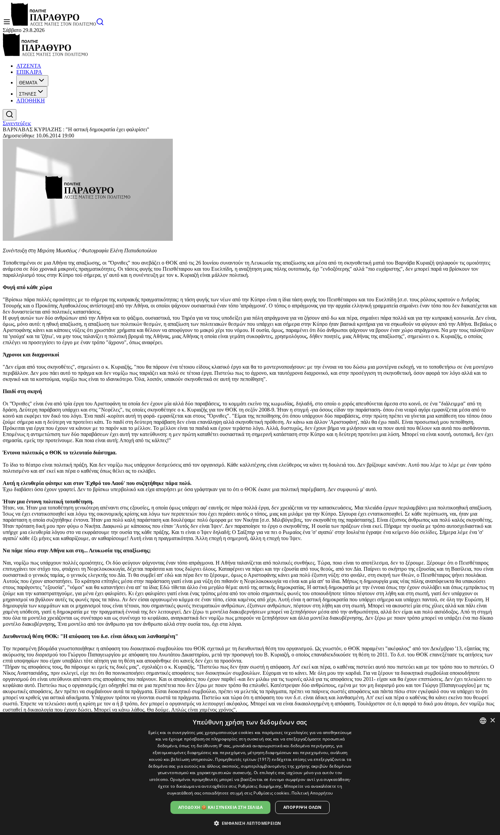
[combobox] (483, 720)
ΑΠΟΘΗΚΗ (30, 100)
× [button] (492, 720)
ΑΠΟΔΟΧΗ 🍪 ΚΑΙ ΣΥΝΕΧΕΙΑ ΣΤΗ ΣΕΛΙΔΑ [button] (220, 807)
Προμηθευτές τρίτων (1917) (243, 759)
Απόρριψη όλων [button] (302, 807)
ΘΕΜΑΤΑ (28, 82)
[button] (250, 823)
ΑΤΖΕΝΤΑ (28, 66)
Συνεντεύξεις (17, 123)
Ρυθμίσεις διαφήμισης (260, 786)
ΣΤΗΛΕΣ (27, 94)
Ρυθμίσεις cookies (271, 793)
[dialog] (250, 773)
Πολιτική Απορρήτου (312, 793)
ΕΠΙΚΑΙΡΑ (29, 72)
